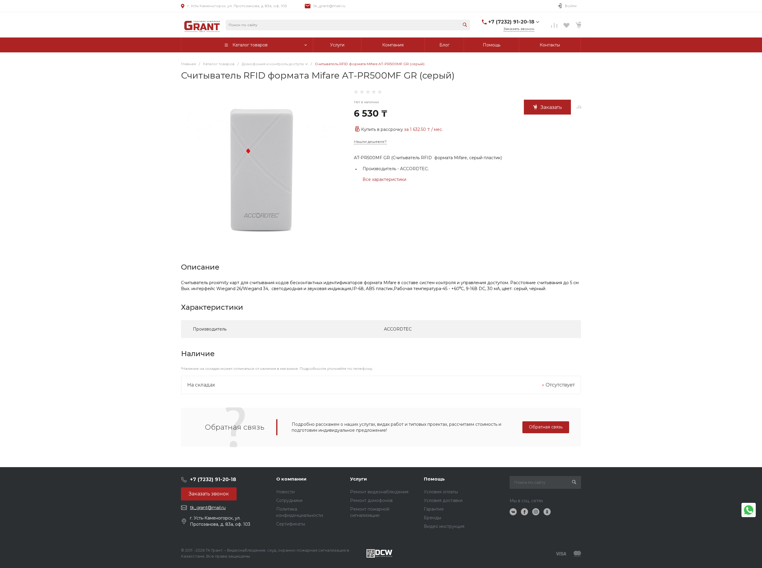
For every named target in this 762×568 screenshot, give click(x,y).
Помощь (434, 479)
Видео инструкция (444, 526)
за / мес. (423, 129)
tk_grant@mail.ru (329, 6)
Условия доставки (443, 500)
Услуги (358, 479)
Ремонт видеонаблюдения (379, 492)
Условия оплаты (441, 492)
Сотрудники (289, 500)
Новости (285, 492)
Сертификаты (290, 524)
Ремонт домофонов (371, 500)
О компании (291, 479)
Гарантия (434, 509)
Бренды (432, 517)
